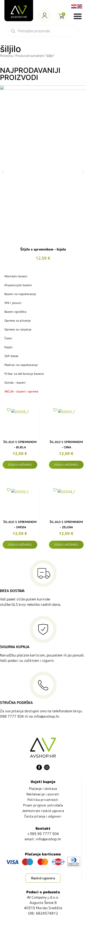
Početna (6, 56)
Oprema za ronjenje (17, 329)
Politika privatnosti (42, 799)
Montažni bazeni (15, 276)
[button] (3, 172)
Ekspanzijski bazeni (18, 285)
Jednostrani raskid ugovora (43, 810)
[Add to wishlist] (8, 410)
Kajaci (8, 347)
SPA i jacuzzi (12, 303)
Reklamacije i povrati (42, 794)
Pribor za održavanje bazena (24, 374)
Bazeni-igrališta (15, 312)
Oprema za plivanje (17, 320)
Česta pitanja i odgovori (43, 816)
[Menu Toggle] (77, 16)
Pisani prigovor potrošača (43, 805)
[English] (80, 6)
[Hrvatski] (74, 6)
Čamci (8, 338)
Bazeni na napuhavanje (20, 294)
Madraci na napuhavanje (21, 365)
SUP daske (11, 356)
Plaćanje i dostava (43, 788)
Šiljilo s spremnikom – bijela (43, 249)
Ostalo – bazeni (15, 383)
